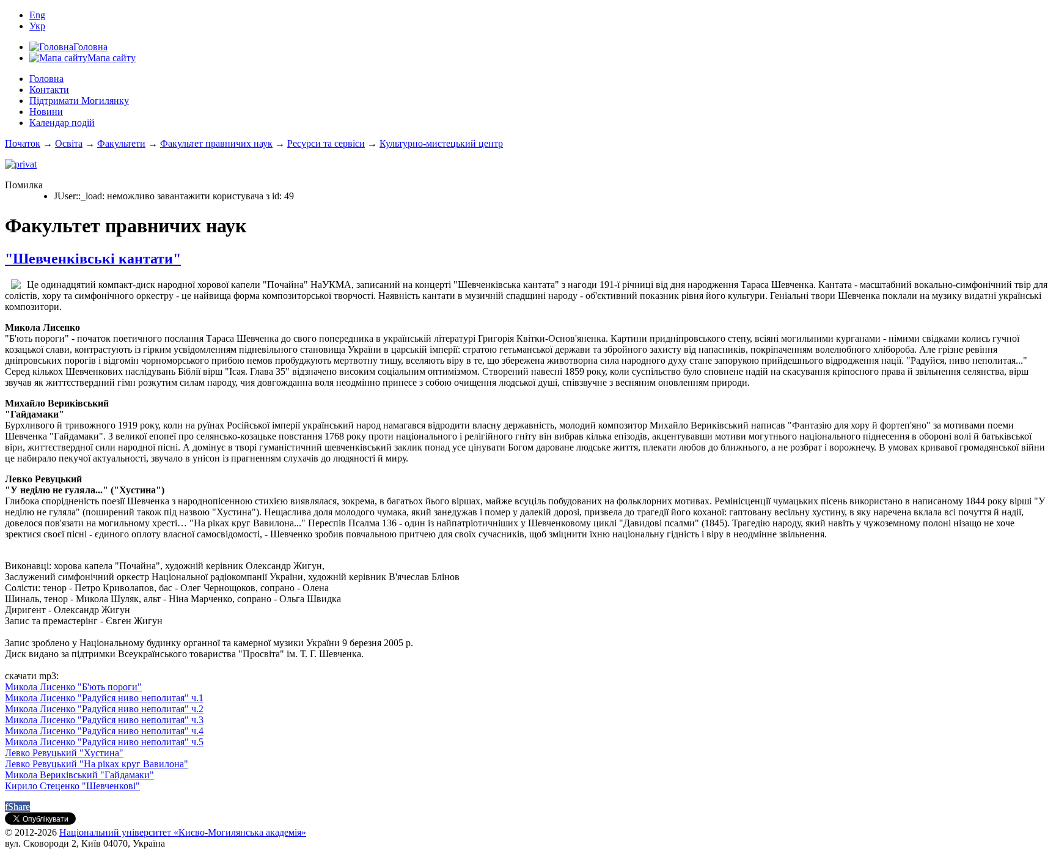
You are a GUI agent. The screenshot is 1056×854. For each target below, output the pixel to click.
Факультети (121, 143)
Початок (22, 143)
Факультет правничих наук (216, 143)
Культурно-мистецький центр (441, 143)
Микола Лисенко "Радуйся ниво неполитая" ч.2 (104, 709)
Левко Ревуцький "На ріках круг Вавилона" (96, 764)
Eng (37, 15)
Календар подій (62, 122)
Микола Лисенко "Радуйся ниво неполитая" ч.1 (104, 698)
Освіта (68, 143)
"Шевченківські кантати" (93, 259)
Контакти (49, 89)
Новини (46, 111)
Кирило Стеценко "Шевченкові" (72, 786)
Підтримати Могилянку (79, 100)
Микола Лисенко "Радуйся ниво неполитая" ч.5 (104, 742)
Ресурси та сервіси (326, 143)
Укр (37, 26)
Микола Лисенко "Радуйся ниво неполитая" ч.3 (104, 720)
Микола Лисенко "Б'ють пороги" (73, 687)
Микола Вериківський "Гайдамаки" (79, 775)
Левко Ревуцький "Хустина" (64, 753)
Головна (46, 78)
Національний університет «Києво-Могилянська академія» (182, 832)
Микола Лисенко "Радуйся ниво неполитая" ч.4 (104, 731)
